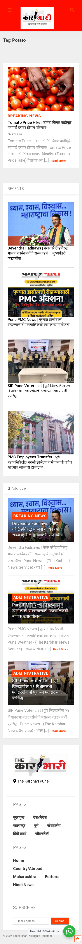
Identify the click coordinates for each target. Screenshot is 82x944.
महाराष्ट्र (19, 825)
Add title (18, 488)
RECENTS (16, 189)
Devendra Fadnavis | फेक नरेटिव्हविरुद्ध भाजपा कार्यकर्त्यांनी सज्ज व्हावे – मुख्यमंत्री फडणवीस (38, 253)
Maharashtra (24, 876)
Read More (58, 160)
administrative (31, 597)
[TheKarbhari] (35, 18)
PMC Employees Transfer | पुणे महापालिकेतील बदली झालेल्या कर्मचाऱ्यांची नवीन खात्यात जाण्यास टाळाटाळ (40, 462)
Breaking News (24, 116)
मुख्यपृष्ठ (18, 817)
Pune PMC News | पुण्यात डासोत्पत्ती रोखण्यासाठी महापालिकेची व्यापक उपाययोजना (40, 610)
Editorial (53, 876)
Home (18, 860)
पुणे (36, 825)
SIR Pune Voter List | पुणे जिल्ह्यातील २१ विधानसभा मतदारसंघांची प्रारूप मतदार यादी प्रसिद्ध (39, 390)
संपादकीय (54, 825)
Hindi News (23, 884)
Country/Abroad (27, 868)
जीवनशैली (42, 833)
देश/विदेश (40, 817)
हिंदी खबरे (19, 833)
